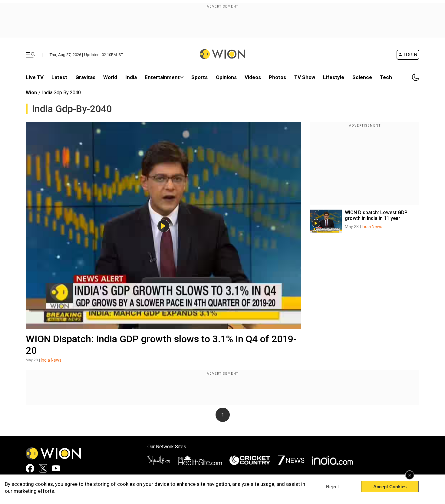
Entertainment (162, 77)
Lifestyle (333, 77)
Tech (386, 77)
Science (362, 77)
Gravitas (85, 77)
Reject (332, 486)
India (131, 77)
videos (253, 77)
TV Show (304, 77)
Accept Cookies (390, 486)
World (110, 77)
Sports (199, 77)
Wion (31, 92)
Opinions (226, 77)
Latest (59, 77)
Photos (277, 77)
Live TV (35, 77)
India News (51, 360)
